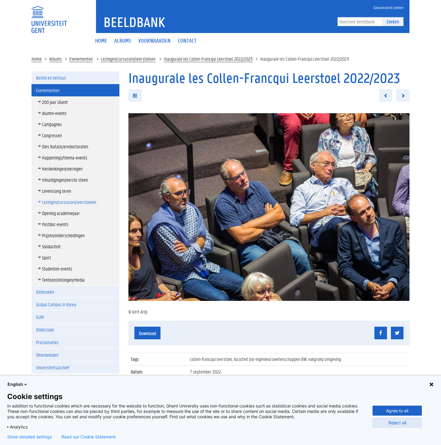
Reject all (397, 422)
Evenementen (81, 59)
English (15, 384)
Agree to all (397, 410)
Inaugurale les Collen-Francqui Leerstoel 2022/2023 (208, 59)
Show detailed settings (29, 436)
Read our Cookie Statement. (89, 436)
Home (37, 59)
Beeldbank (134, 21)
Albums (55, 59)
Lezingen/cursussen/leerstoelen (128, 59)
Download (147, 333)
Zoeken (392, 21)
